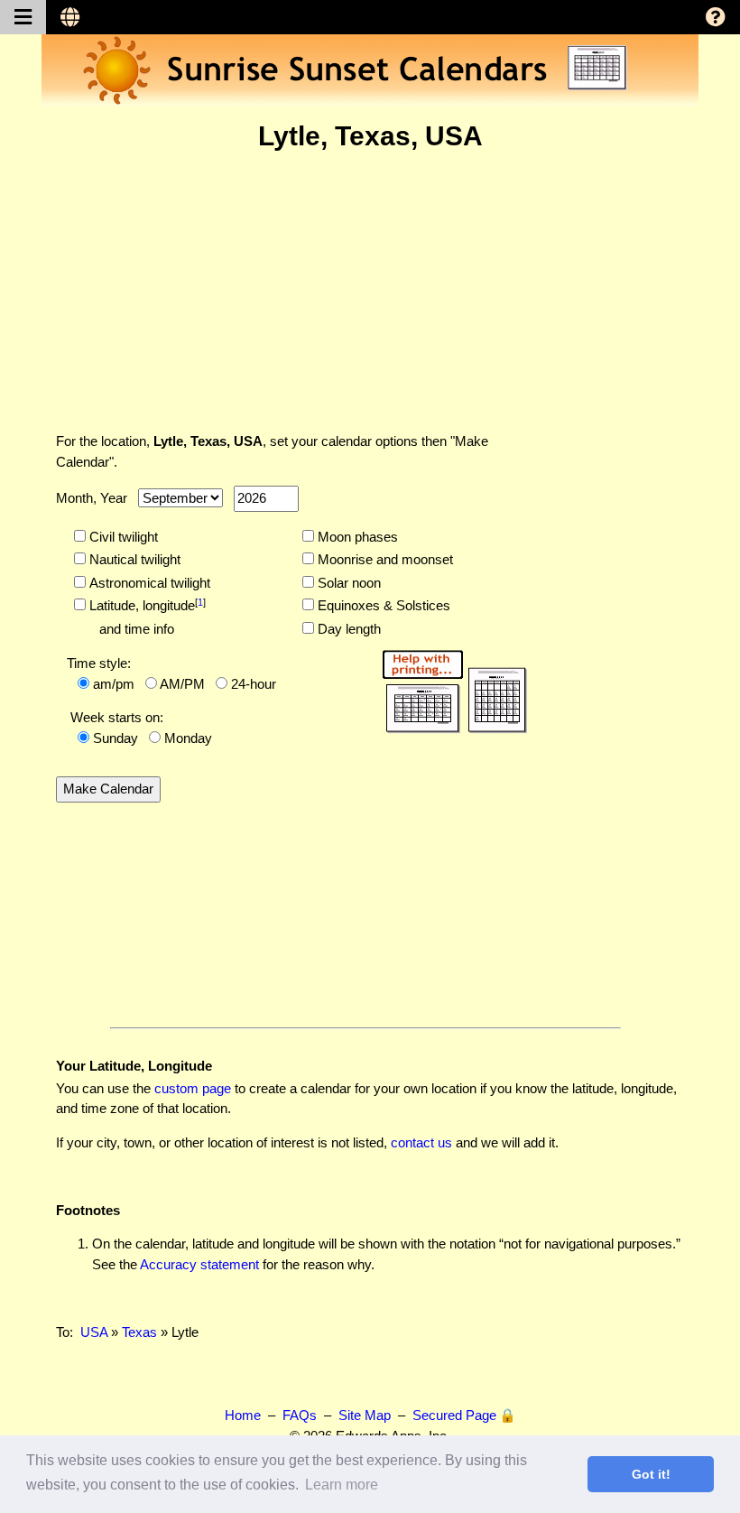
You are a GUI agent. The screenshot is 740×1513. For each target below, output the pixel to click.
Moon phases (356, 536)
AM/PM (182, 684)
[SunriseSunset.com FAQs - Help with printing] (448, 688)
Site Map (364, 1415)
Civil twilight (122, 536)
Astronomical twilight (148, 582)
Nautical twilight (133, 559)
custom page (192, 1088)
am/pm (113, 684)
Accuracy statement (199, 1264)
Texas (139, 1332)
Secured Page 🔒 (464, 1415)
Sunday (115, 738)
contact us (421, 1142)
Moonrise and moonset (383, 559)
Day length (347, 628)
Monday (188, 738)
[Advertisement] (370, 291)
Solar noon (347, 582)
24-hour (253, 684)
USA (93, 1332)
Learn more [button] (341, 1484)
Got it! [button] (651, 1474)
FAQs (299, 1415)
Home (243, 1415)
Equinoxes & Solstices (382, 605)
